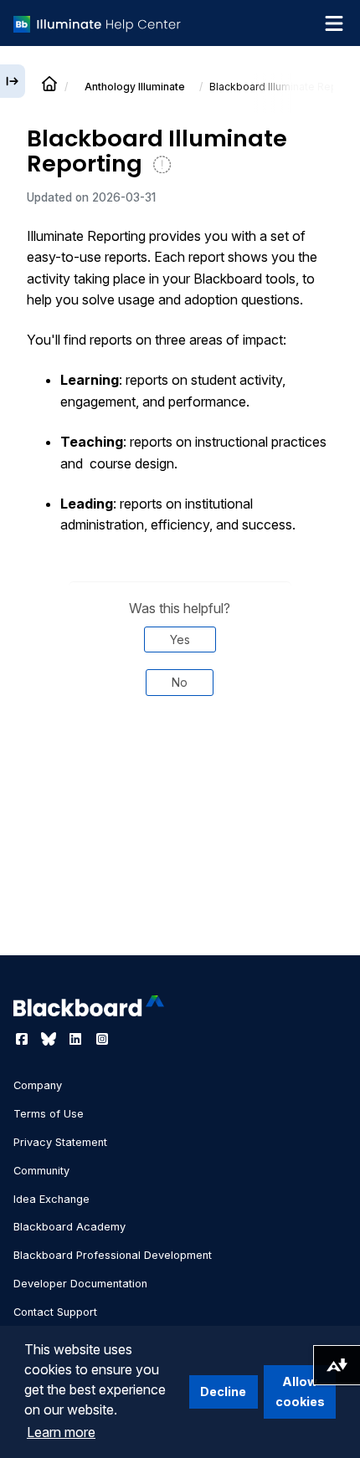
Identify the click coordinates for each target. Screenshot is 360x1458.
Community (41, 1170)
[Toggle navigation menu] (334, 23)
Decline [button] (223, 1391)
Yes (180, 639)
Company (37, 1085)
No (180, 682)
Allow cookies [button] (300, 1391)
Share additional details (180, 765)
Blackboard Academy (69, 1226)
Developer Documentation (80, 1283)
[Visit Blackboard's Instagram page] (102, 1039)
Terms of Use (48, 1114)
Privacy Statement (60, 1142)
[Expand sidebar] (12, 81)
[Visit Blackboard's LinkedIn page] (77, 1039)
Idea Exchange (51, 1199)
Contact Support (55, 1312)
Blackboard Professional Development (112, 1255)
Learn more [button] (61, 1432)
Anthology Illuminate (135, 86)
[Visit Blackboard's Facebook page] (23, 1039)
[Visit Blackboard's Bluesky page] (50, 1039)
